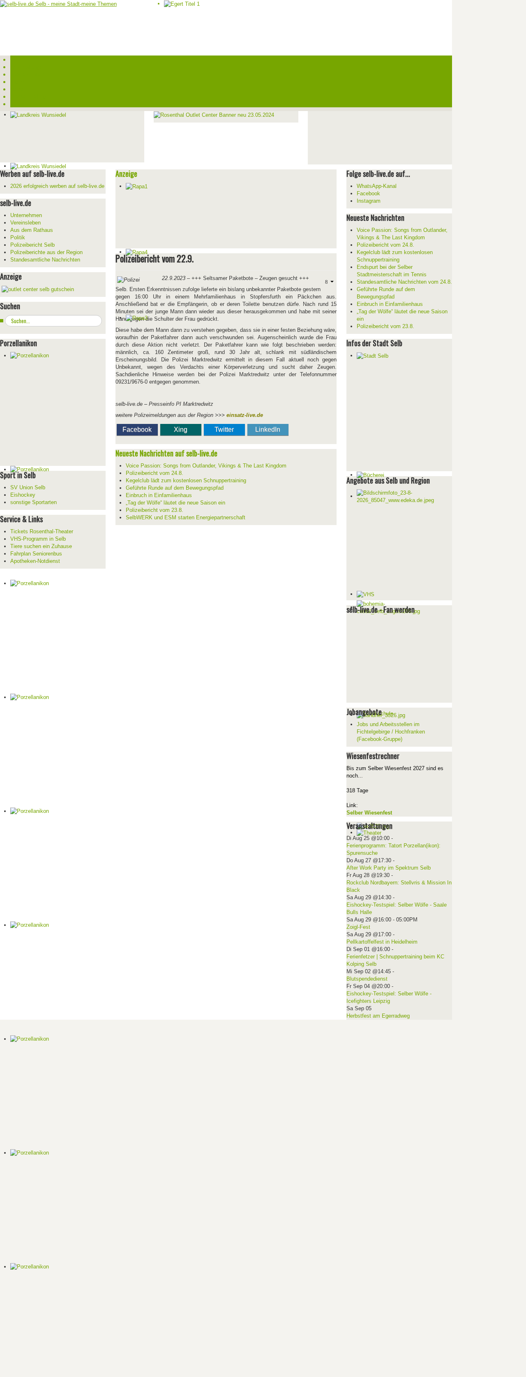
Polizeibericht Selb (32, 245)
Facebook (137, 429)
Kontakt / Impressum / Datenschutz (47, 104)
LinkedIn (267, 429)
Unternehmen (26, 215)
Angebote (19, 81)
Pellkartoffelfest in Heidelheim (382, 942)
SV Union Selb (27, 487)
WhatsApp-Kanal (377, 186)
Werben (18, 89)
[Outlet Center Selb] (38, 289)
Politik (17, 237)
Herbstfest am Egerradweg (378, 1016)
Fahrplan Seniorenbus (36, 554)
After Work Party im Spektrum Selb (388, 868)
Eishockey (22, 495)
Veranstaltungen (27, 66)
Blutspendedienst (367, 979)
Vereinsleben (25, 223)
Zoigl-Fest (358, 927)
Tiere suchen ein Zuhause (41, 546)
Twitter (224, 429)
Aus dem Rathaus (31, 230)
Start (15, 59)
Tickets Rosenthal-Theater (41, 531)
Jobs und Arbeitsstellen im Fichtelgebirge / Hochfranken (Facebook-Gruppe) (391, 731)
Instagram (369, 201)
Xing (180, 429)
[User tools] (328, 281)
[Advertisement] (369, 136)
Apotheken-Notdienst (35, 561)
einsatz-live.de (244, 415)
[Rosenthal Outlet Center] (214, 114)
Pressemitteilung (28, 96)
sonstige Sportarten (33, 502)
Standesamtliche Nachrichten (45, 260)
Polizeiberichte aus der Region (46, 252)
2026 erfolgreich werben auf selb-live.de (57, 186)
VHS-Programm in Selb (38, 539)
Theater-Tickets (27, 74)
